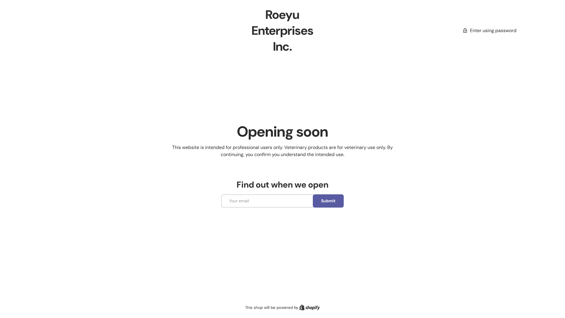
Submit (328, 200)
